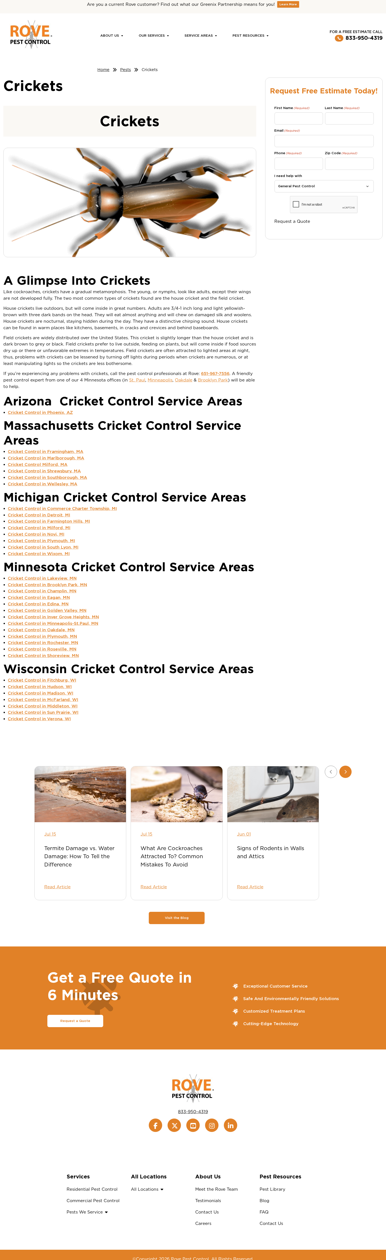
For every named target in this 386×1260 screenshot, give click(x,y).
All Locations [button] (144, 1189)
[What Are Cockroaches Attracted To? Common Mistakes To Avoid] (176, 794)
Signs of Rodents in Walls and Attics (270, 852)
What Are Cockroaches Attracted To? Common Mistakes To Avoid (172, 856)
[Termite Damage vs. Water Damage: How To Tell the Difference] (80, 794)
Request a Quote (292, 221)
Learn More (288, 4)
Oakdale (183, 380)
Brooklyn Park (213, 380)
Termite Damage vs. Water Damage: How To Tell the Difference (79, 856)
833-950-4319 (364, 38)
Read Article (57, 886)
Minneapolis (160, 380)
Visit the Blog (177, 918)
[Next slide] (345, 772)
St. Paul (137, 380)
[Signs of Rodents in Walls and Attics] (273, 794)
